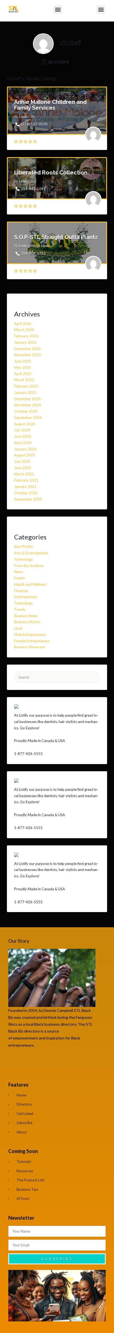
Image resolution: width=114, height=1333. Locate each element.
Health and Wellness (30, 584)
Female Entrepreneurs (32, 641)
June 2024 (22, 436)
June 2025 (22, 361)
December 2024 (27, 399)
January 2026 (25, 342)
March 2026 (24, 329)
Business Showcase (29, 647)
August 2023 (24, 455)
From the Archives (28, 565)
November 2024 (27, 405)
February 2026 (26, 336)
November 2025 (27, 355)
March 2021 (24, 474)
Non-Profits (23, 546)
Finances (21, 590)
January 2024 (25, 449)
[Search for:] (57, 677)
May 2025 (22, 367)
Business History (27, 622)
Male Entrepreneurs (30, 634)
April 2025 (23, 374)
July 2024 (22, 430)
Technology (23, 559)
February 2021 (26, 480)
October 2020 (26, 493)
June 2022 (22, 468)
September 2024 (28, 417)
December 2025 (27, 348)
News (18, 571)
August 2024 (24, 424)
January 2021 (25, 486)
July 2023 (22, 461)
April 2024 (23, 442)
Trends (19, 609)
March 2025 (24, 380)
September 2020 (28, 499)
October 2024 (26, 411)
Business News (26, 616)
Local (18, 628)
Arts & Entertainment (31, 553)
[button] (57, 9)
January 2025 (25, 392)
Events (19, 578)
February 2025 (26, 386)
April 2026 (23, 323)
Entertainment (25, 597)
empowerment (26, 1038)
